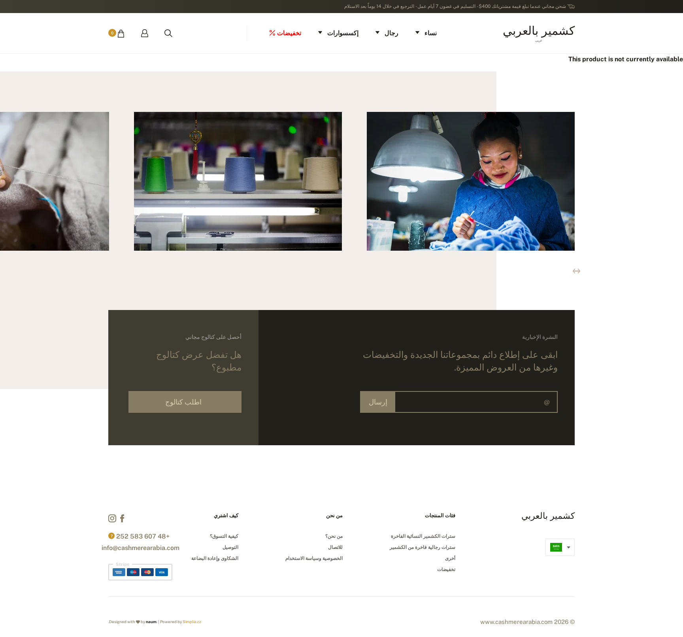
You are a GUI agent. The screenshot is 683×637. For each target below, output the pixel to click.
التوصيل (230, 547)
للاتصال (335, 547)
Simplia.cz (192, 621)
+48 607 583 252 (143, 536)
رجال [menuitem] (391, 33)
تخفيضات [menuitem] (289, 33)
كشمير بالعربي (539, 32)
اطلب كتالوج (183, 402)
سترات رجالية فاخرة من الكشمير (422, 547)
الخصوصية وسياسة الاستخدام (314, 558)
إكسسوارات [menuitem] (342, 33)
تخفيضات (446, 569)
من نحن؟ (334, 536)
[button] (576, 271)
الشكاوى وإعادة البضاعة (214, 558)
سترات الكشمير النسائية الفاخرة (423, 536)
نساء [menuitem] (431, 33)
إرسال (378, 402)
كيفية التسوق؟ (224, 536)
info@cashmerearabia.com (140, 548)
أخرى (450, 558)
